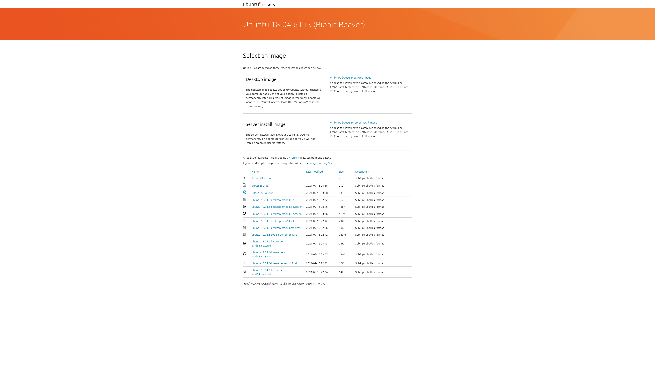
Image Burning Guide (322, 163)
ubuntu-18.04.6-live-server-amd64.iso (274, 234)
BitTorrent (293, 157)
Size (341, 171)
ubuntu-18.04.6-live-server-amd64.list (274, 263)
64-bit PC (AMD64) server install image (353, 122)
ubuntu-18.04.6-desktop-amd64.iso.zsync (276, 213)
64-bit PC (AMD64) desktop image (350, 77)
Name (255, 171)
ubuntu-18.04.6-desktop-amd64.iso (273, 199)
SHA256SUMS (260, 185)
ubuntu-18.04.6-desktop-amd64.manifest (276, 227)
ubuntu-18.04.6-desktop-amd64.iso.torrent (277, 206)
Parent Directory (262, 178)
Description (362, 171)
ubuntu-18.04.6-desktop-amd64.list (273, 221)
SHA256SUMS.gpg (262, 192)
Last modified (314, 171)
